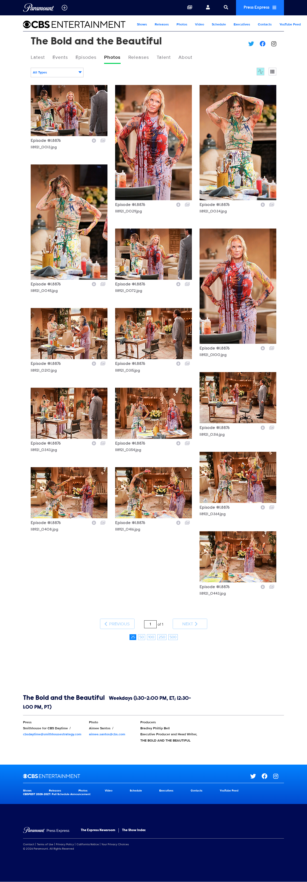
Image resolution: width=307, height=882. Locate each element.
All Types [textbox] (40, 72)
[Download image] (94, 140)
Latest (38, 57)
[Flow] (260, 71)
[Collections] (189, 7)
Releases (162, 24)
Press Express (257, 8)
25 (133, 637)
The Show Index (134, 830)
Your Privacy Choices (115, 844)
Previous (119, 624)
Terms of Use (45, 844)
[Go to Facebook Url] (267, 776)
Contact (28, 844)
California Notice (88, 844)
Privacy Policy (65, 844)
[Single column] (272, 71)
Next (188, 624)
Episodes (86, 57)
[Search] (226, 7)
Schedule (219, 24)
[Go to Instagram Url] (278, 776)
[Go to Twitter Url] (256, 776)
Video (199, 24)
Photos (182, 24)
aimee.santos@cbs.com (107, 734)
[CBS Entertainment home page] (136, 776)
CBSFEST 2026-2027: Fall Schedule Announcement (56, 794)
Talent (164, 57)
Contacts (265, 24)
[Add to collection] (102, 140)
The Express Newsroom (98, 830)
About (185, 57)
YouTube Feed (290, 24)
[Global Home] (38, 7)
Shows (142, 24)
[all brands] (64, 7)
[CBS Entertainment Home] (78, 24)
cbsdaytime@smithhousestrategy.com (52, 734)
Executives (242, 24)
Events (60, 57)
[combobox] (57, 72)
